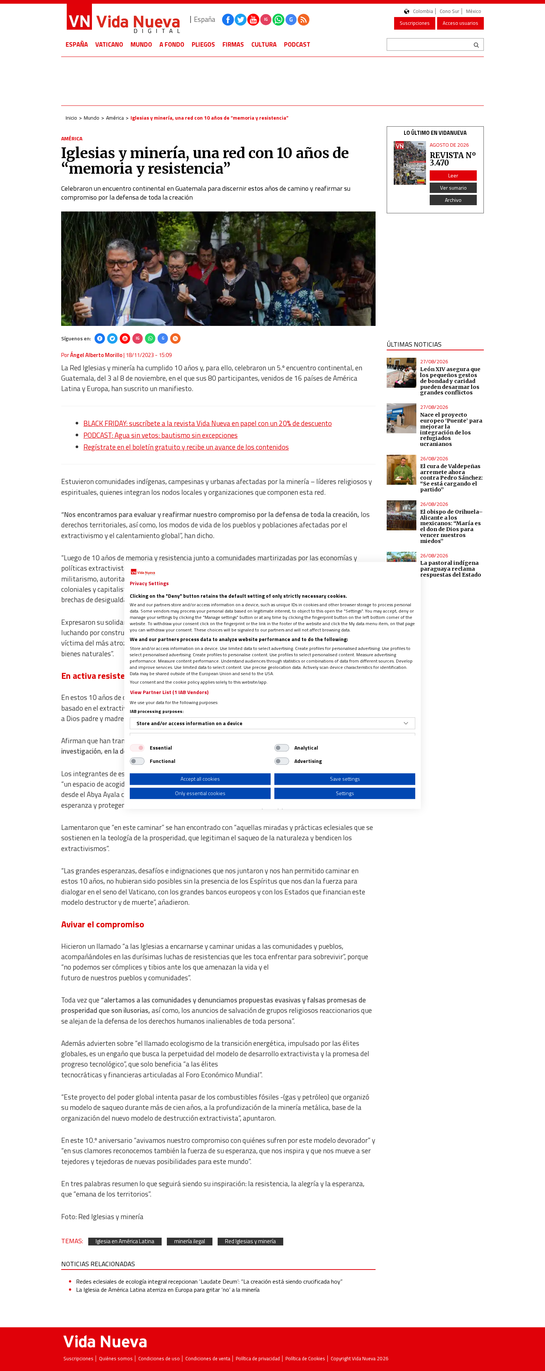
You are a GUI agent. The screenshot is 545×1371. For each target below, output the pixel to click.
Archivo (453, 200)
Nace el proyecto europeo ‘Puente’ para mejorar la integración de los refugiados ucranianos (451, 429)
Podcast (297, 44)
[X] (112, 338)
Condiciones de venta (207, 1358)
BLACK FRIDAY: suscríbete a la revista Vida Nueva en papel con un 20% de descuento (207, 423)
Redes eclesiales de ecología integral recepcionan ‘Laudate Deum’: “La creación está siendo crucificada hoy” (209, 1281)
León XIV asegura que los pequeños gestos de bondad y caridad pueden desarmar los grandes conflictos (450, 381)
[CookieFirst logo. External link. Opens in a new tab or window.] (143, 572)
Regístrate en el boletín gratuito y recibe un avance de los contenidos (186, 447)
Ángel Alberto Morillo (96, 355)
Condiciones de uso (159, 1358)
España (77, 44)
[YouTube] (125, 338)
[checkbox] (137, 747)
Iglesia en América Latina (125, 1241)
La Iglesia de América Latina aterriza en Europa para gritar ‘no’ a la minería (168, 1289)
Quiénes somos (116, 1358)
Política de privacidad (258, 1358)
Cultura (264, 44)
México (473, 11)
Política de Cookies (305, 1358)
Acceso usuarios (460, 23)
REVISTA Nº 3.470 (453, 159)
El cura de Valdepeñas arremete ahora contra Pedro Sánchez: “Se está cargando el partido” (451, 478)
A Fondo (171, 44)
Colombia (423, 11)
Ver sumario (453, 187)
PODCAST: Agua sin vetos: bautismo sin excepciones (160, 435)
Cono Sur (449, 11)
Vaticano (109, 44)
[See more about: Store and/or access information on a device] (406, 723)
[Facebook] (100, 338)
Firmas (233, 44)
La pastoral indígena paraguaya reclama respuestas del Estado (450, 569)
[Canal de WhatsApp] (278, 19)
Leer (453, 175)
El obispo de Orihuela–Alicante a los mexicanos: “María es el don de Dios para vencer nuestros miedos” (451, 526)
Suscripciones (415, 23)
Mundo (141, 44)
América (115, 117)
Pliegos (203, 44)
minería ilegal (189, 1241)
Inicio (71, 117)
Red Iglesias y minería (250, 1241)
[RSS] (175, 338)
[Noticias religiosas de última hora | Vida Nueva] (123, 19)
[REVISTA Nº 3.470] (410, 163)
